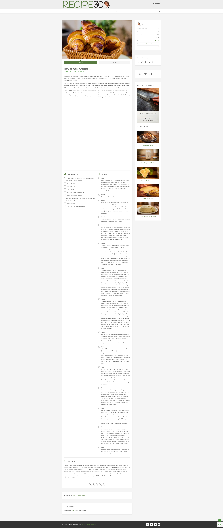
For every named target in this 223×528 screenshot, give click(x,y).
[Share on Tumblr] (104, 484)
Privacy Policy (86, 524)
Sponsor (93, 524)
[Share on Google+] (97, 484)
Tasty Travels (99, 11)
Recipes (78, 11)
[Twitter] (142, 62)
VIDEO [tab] (115, 62)
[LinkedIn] (149, 62)
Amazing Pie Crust (148, 198)
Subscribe (157, 3)
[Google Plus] (146, 62)
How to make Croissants (79, 495)
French (157, 41)
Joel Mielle (146, 24)
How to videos (89, 11)
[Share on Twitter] (94, 484)
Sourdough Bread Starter (148, 163)
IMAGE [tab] (81, 62)
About (71, 11)
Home (65, 11)
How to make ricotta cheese (148, 216)
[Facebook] (138, 62)
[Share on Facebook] (90, 484)
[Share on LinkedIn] (100, 484)
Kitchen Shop (123, 11)
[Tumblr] (152, 62)
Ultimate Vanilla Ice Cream (148, 180)
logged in (73, 510)
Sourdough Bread (148, 145)
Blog (115, 11)
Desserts (148, 44)
